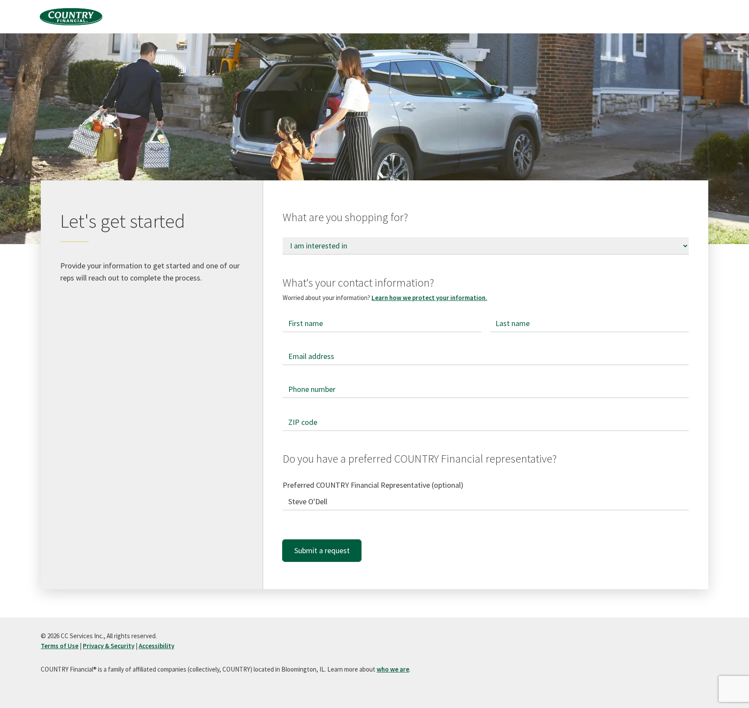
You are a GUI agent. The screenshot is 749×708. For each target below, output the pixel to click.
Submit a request (322, 550)
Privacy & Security (108, 646)
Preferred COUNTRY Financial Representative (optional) (373, 485)
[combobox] (486, 501)
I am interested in (311, 237)
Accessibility (156, 646)
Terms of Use (59, 646)
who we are (393, 669)
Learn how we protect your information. (429, 298)
